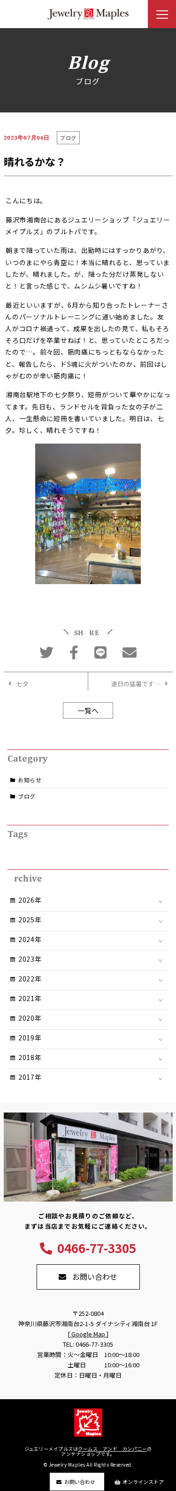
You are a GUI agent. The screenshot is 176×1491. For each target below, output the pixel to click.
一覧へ (88, 710)
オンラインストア (143, 1481)
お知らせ (30, 780)
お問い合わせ (79, 1481)
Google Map (88, 1333)
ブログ (27, 796)
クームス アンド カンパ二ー (112, 1448)
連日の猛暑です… (135, 683)
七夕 (22, 683)
